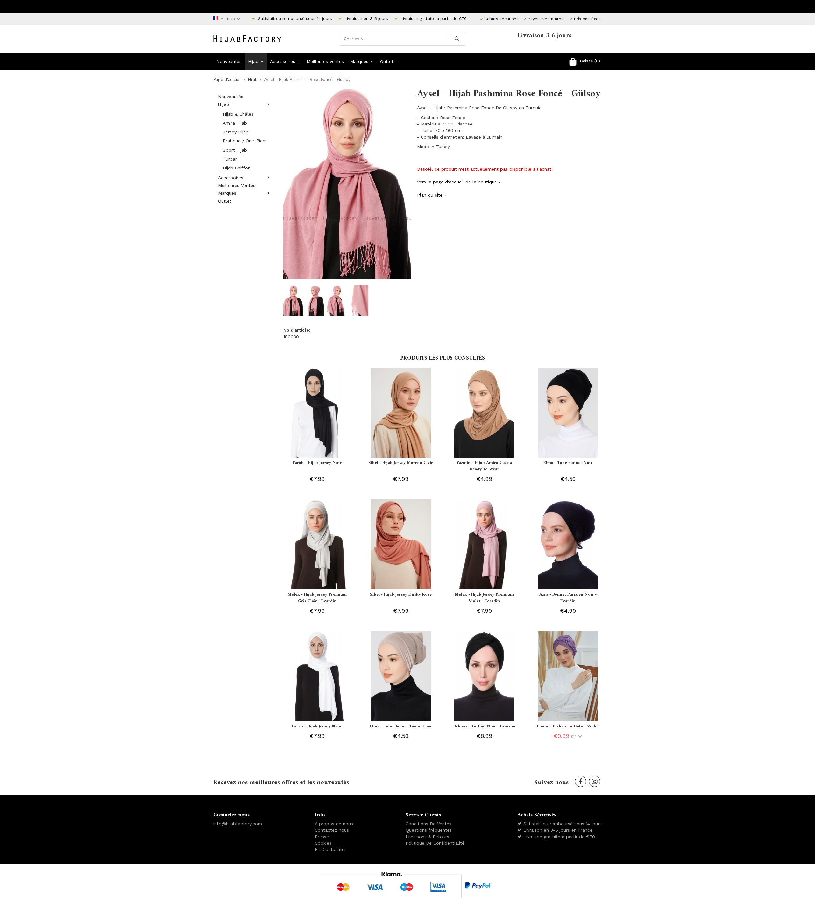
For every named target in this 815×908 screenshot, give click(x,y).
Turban (230, 158)
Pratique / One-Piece (245, 140)
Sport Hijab (235, 150)
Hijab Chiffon (237, 167)
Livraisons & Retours (427, 836)
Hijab (253, 61)
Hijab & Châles (238, 114)
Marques (359, 61)
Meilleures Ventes (325, 61)
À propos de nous (334, 823)
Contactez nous (332, 830)
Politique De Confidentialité (435, 843)
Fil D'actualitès (331, 849)
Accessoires (282, 61)
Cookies (323, 843)
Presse (322, 836)
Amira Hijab (235, 122)
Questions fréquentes (429, 830)
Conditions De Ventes (428, 823)
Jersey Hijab (236, 131)
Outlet (386, 61)
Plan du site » (431, 194)
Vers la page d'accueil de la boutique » (459, 181)
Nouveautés (229, 61)
